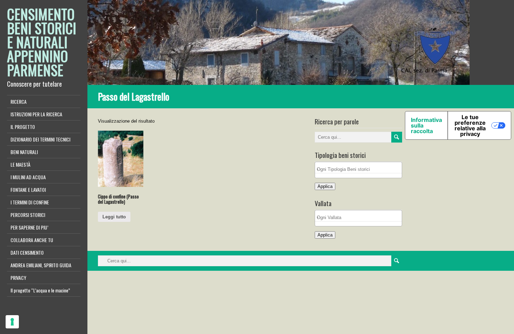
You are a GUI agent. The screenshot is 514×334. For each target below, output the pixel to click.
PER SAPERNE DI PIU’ (29, 227)
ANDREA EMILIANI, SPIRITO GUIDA (40, 265)
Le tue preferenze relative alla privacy (470, 125)
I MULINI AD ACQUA (28, 177)
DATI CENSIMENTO (27, 252)
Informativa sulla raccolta (426, 125)
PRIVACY (18, 277)
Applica (325, 186)
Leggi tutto (114, 216)
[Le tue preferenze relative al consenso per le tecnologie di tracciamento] (12, 321)
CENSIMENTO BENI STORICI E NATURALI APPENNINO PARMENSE (41, 41)
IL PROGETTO (22, 126)
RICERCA (18, 101)
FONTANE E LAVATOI (28, 189)
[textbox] (360, 169)
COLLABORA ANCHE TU (31, 240)
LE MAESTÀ (20, 164)
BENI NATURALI (24, 151)
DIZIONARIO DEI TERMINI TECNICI (40, 139)
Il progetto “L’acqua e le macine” (40, 290)
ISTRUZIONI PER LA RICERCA (36, 114)
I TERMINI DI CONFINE (29, 202)
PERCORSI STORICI (27, 214)
